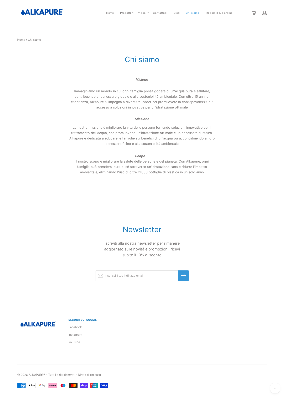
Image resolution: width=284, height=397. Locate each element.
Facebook (75, 327)
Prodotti (125, 12)
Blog (177, 12)
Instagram (75, 334)
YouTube (74, 342)
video (142, 12)
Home (110, 12)
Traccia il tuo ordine (219, 12)
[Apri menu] (133, 13)
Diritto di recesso (89, 374)
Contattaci (160, 12)
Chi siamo (192, 12)
